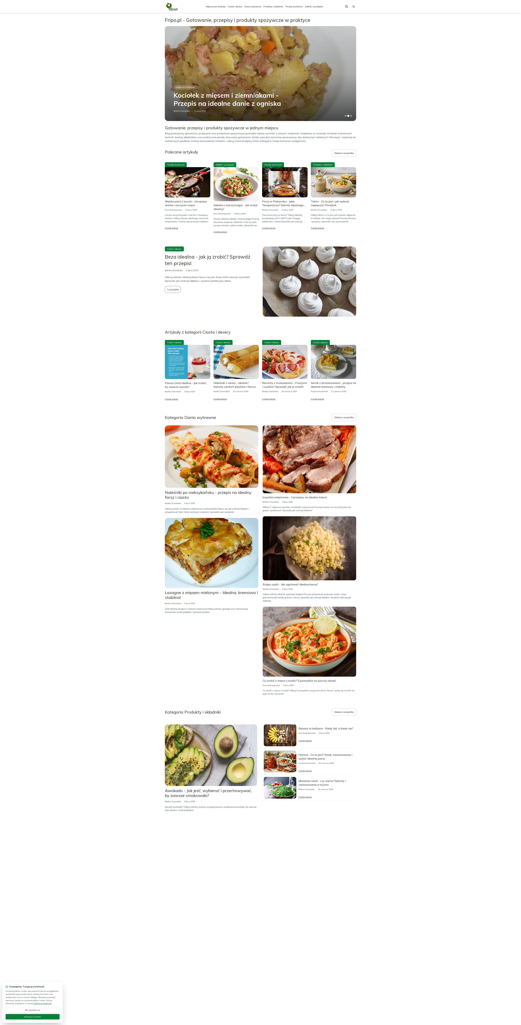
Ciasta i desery (235, 6)
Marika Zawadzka (270, 210)
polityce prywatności (42, 1003)
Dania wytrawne (252, 6)
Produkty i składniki (273, 6)
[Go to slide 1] (345, 116)
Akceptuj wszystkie (32, 1017)
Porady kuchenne (294, 6)
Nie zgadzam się (32, 1010)
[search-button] (346, 6)
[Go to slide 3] (351, 116)
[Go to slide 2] (348, 116)
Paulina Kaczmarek (319, 391)
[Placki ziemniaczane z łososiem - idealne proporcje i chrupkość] (260, 73)
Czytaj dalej (173, 289)
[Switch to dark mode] (353, 6)
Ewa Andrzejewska (182, 111)
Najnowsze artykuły (215, 6)
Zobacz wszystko (344, 153)
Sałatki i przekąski (314, 6)
